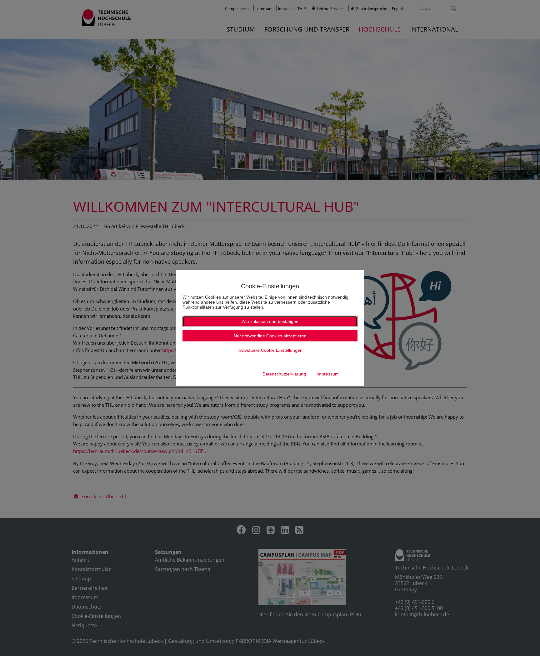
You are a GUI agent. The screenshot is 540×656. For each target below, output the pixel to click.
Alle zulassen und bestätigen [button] (270, 321)
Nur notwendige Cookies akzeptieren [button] (270, 335)
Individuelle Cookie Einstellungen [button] (270, 350)
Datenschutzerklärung (284, 373)
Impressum (328, 373)
